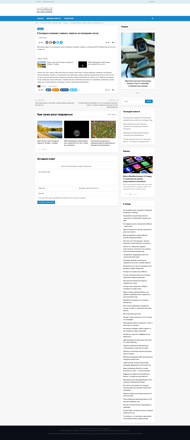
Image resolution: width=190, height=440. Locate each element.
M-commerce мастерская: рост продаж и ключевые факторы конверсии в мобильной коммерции (137, 388)
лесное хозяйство (53, 86)
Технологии (68, 18)
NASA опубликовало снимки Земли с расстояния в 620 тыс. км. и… (99, 63)
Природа (40, 29)
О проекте (38, 1)
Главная (40, 18)
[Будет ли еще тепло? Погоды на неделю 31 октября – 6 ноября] (41, 64)
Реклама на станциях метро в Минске (135, 271)
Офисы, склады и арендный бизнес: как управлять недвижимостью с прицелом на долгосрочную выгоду (136, 294)
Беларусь (44, 86)
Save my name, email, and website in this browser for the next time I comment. (62, 198)
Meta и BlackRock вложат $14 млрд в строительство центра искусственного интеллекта (136, 126)
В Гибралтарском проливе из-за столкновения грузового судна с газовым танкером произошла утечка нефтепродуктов (98, 105)
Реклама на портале (48, 1)
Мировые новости (54, 18)
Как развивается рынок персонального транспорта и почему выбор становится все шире (137, 218)
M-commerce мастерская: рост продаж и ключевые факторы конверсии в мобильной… (138, 83)
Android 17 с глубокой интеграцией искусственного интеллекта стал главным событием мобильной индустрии (137, 249)
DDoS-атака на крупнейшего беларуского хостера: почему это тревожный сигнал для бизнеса (137, 308)
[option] (138, 62)
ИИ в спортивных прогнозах (132, 314)
